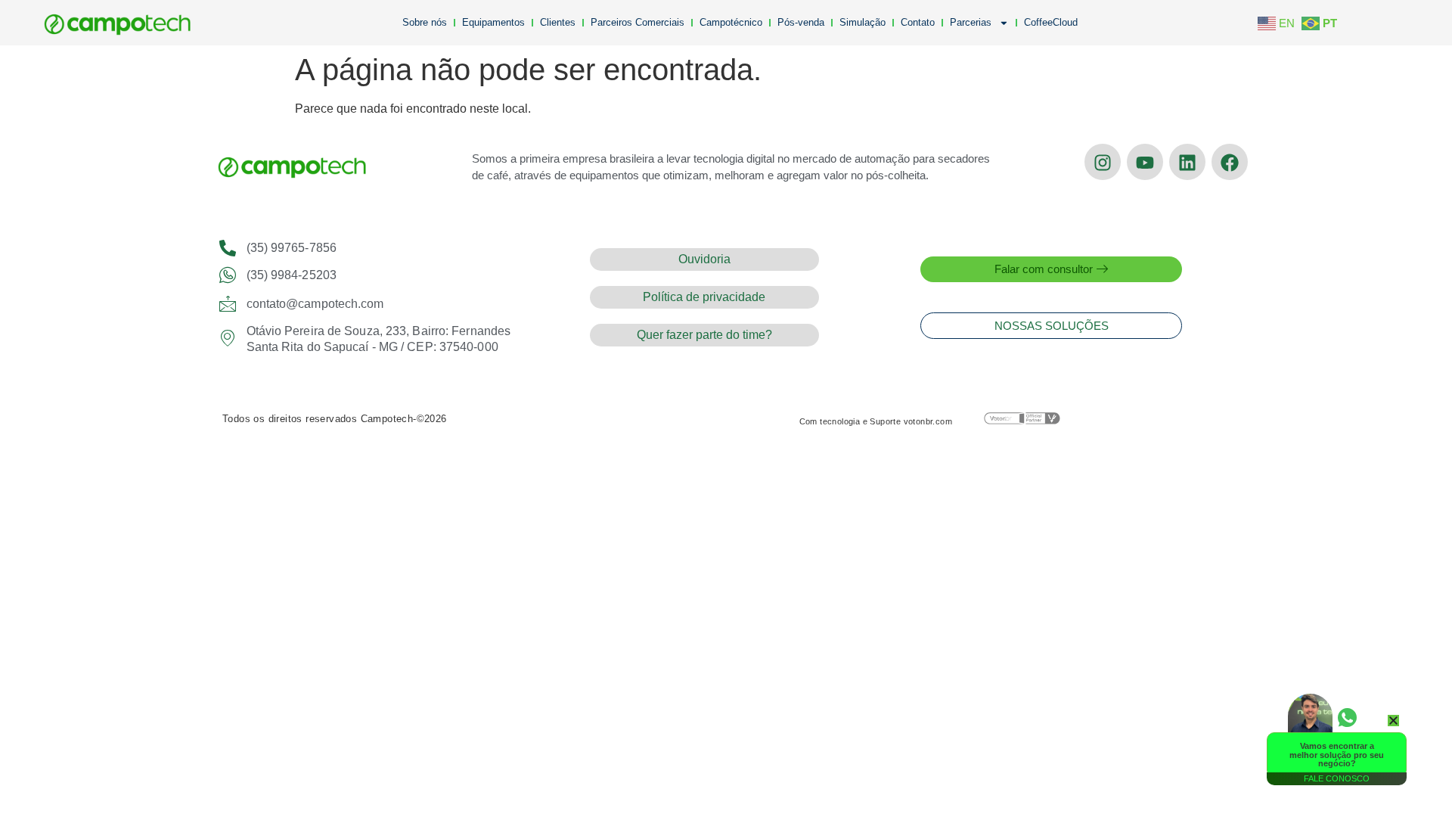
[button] (1393, 720)
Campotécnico (731, 22)
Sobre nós (424, 22)
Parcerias (970, 22)
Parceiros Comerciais (637, 22)
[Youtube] (1145, 162)
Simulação (862, 22)
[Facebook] (1230, 162)
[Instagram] (1102, 162)
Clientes (558, 22)
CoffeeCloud (1051, 22)
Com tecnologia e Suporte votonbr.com (875, 421)
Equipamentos (493, 22)
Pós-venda (800, 22)
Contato (918, 22)
